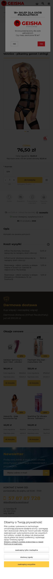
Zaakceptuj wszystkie (26, 564)
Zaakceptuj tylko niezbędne (26, 550)
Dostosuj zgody (26, 557)
